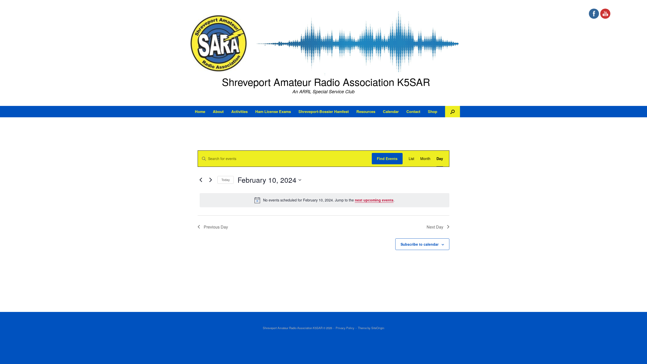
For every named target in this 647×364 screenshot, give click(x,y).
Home (200, 111)
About (218, 111)
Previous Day (216, 227)
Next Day (435, 227)
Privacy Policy (345, 328)
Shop (432, 111)
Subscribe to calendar (419, 244)
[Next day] (210, 180)
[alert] (324, 200)
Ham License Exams (273, 111)
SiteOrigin (377, 328)
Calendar (391, 111)
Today (225, 179)
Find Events (387, 158)
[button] (452, 111)
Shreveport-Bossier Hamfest (323, 111)
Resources (365, 111)
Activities (239, 111)
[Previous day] (201, 180)
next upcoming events (374, 199)
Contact (413, 111)
